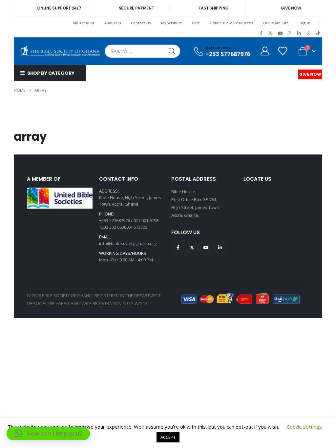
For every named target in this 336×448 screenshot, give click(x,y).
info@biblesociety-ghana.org (128, 243)
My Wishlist (171, 22)
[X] (270, 33)
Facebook (178, 248)
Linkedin (220, 248)
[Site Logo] (60, 51)
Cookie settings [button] (304, 426)
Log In (304, 22)
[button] (48, 433)
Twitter (192, 248)
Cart (196, 22)
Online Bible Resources (231, 22)
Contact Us (141, 22)
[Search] (172, 51)
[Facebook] (261, 33)
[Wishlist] (283, 51)
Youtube (206, 248)
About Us (112, 22)
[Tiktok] (318, 33)
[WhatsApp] (308, 33)
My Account (83, 22)
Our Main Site (276, 22)
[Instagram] (289, 33)
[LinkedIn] (299, 33)
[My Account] (265, 51)
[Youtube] (280, 33)
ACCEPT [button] (168, 437)
